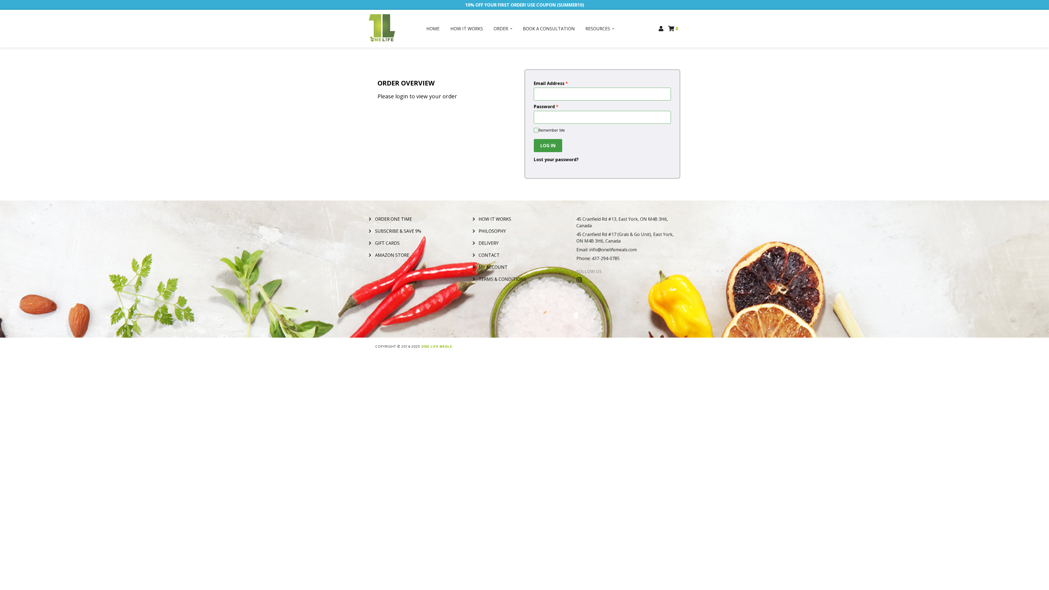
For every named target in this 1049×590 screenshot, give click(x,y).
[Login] (661, 28)
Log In (548, 146)
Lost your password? (556, 160)
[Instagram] (579, 280)
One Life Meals (436, 346)
